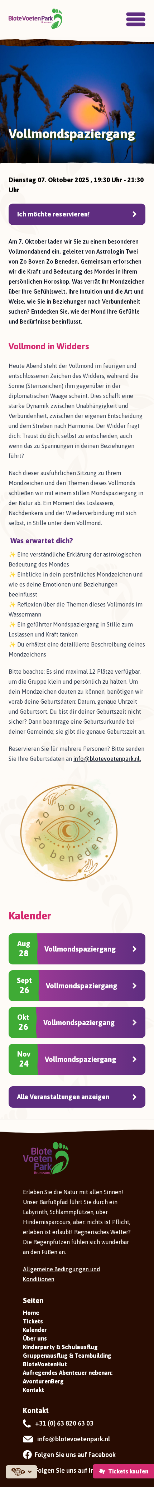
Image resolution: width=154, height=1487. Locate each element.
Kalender (35, 1330)
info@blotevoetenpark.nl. (107, 758)
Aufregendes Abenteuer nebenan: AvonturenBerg (67, 1376)
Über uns (35, 1338)
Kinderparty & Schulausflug (60, 1347)
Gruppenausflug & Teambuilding (67, 1355)
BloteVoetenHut (45, 1364)
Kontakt (33, 1390)
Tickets (33, 1321)
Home (31, 1312)
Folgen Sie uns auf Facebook (75, 1454)
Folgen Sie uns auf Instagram (76, 1470)
